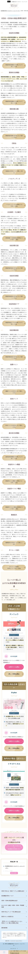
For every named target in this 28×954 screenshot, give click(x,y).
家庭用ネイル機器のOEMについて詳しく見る (14, 481)
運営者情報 (4, 927)
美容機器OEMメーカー (7, 895)
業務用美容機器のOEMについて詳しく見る (14, 102)
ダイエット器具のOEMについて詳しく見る (14, 567)
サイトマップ (13, 948)
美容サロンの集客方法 (7, 916)
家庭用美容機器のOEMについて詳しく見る (14, 65)
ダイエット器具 (8, 871)
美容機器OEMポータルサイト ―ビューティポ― (19, 1)
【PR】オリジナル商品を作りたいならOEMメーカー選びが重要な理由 (11, 922)
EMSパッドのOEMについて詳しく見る (14, 426)
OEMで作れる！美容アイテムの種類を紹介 (12, 891)
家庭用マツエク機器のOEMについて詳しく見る (14, 508)
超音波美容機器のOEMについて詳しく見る (14, 457)
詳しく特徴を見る (14, 674)
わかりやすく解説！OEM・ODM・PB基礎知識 (12, 906)
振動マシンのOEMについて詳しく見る (14, 392)
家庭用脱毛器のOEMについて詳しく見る (14, 268)
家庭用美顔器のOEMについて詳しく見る (14, 297)
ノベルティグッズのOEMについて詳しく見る (14, 205)
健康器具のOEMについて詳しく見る (14, 543)
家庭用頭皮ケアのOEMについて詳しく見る (14, 323)
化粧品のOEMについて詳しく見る (14, 171)
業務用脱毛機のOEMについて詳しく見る (14, 136)
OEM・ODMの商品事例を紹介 (9, 900)
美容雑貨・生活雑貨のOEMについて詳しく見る (14, 238)
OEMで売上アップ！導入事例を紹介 (11, 911)
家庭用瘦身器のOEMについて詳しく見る (14, 357)
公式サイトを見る (14, 667)
